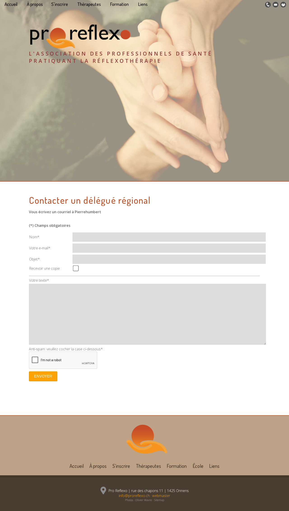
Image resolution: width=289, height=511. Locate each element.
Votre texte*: (39, 280)
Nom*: (34, 236)
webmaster (161, 495)
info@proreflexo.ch (134, 495)
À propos (35, 4)
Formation (119, 4)
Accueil (11, 4)
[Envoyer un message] (275, 5)
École (198, 466)
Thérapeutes (89, 4)
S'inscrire (59, 4)
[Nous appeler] (267, 5)
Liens (142, 4)
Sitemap (159, 500)
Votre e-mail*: (40, 248)
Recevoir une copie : (45, 268)
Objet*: (34, 259)
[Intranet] (282, 5)
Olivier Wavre (143, 500)
